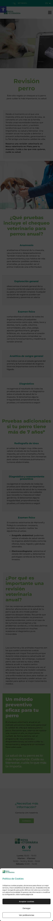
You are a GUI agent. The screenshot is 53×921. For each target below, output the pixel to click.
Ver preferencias (26, 915)
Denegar (27, 908)
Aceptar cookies (26, 901)
